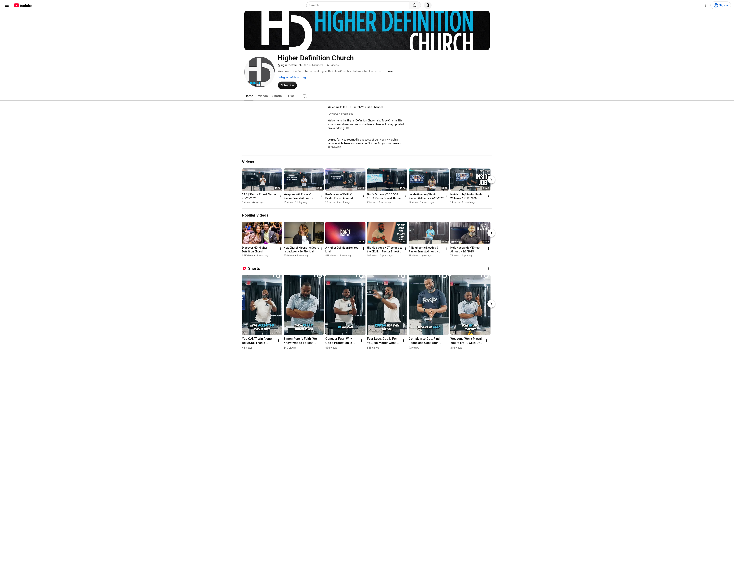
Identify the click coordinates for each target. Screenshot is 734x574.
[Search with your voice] (428, 5)
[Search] (415, 5)
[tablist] (367, 96)
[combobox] (358, 5)
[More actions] (280, 195)
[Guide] (7, 5)
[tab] (248, 96)
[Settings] (705, 5)
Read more (334, 147)
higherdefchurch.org (293, 77)
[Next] (491, 180)
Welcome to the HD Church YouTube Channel (355, 107)
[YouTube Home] (22, 5)
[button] (334, 147)
